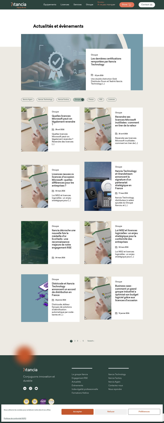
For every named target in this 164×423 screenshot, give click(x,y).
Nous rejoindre (115, 389)
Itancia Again (27, 99)
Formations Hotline (80, 393)
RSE (100, 99)
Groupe (77, 99)
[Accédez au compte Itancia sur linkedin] (24, 389)
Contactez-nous (115, 386)
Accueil (2, 13)
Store (124, 5)
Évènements (77, 386)
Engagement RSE (80, 378)
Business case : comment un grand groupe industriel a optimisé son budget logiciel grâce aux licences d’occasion (126, 293)
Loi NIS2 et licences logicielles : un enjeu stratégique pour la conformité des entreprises (126, 236)
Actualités (76, 382)
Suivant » (91, 341)
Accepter (77, 412)
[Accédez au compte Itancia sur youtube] (36, 389)
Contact (145, 5)
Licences (111, 99)
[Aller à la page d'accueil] (18, 8)
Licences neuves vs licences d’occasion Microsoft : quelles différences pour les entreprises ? (63, 180)
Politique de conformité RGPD (15, 418)
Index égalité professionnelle (85, 389)
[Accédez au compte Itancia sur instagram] (30, 389)
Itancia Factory (63, 99)
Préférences (144, 412)
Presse (91, 99)
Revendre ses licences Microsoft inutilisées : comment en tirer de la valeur (127, 121)
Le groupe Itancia (80, 375)
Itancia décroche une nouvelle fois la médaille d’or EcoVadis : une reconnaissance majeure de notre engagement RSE (63, 239)
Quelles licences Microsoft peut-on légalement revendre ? (63, 120)
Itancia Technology (45, 99)
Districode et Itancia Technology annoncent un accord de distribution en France (64, 290)
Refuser (110, 412)
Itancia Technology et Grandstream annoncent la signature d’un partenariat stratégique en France (126, 180)
